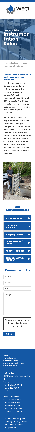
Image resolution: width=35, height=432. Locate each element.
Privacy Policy (20, 421)
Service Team (11, 365)
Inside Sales (9, 63)
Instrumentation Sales (13, 66)
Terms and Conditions (13, 424)
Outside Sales (21, 63)
